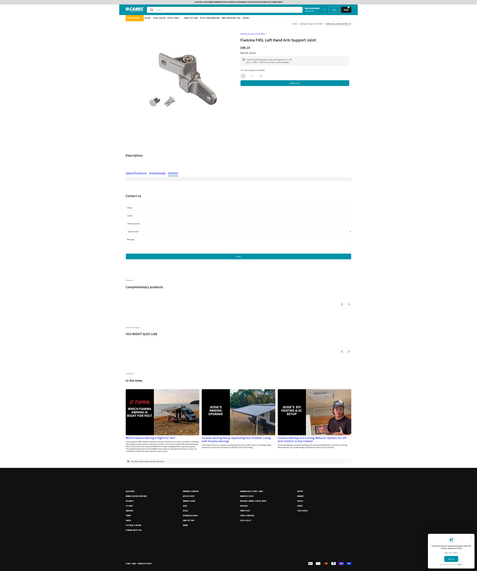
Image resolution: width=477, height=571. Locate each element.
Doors (185, 506)
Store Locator (302, 511)
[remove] (243, 76)
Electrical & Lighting (133, 525)
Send (239, 256)
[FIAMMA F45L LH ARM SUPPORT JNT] (182, 84)
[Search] (151, 9)
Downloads (157, 173)
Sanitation (129, 511)
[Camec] (135, 9)
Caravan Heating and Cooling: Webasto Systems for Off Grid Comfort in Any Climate (312, 439)
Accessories (130, 491)
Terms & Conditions (247, 516)
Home (295, 24)
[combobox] (227, 10)
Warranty (300, 496)
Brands (185, 525)
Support (300, 491)
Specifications (136, 173)
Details (173, 173)
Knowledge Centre (247, 496)
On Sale (185, 511)
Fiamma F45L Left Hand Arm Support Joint (278, 40)
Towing (128, 516)
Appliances (130, 501)
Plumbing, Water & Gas (134, 530)
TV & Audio (129, 506)
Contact (300, 506)
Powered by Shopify (145, 564)
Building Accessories (190, 516)
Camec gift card (188, 520)
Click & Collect (245, 520)
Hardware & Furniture (191, 491)
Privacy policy (245, 511)
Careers (300, 501)
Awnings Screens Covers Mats (311, 24)
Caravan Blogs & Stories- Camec (251, 491)
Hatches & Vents (189, 496)
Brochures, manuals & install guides (253, 501)
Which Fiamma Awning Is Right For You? (150, 438)
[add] (261, 76)
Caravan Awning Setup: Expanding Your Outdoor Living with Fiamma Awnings (236, 439)
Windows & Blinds (189, 501)
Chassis (128, 520)
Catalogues (244, 506)
